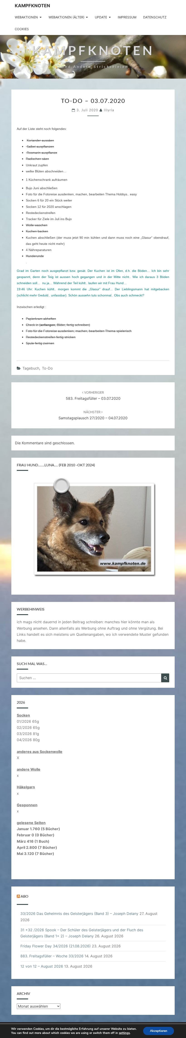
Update (101, 17)
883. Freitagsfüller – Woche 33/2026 (51, 956)
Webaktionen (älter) (66, 17)
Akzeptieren (158, 1031)
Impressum (127, 17)
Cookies (22, 29)
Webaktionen (26, 17)
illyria (109, 110)
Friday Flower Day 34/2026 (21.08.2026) (55, 946)
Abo (24, 896)
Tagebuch (30, 368)
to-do (47, 368)
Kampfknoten (32, 5)
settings (124, 1033)
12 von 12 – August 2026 (41, 966)
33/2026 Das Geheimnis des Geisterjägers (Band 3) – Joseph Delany (79, 913)
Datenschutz (154, 17)
